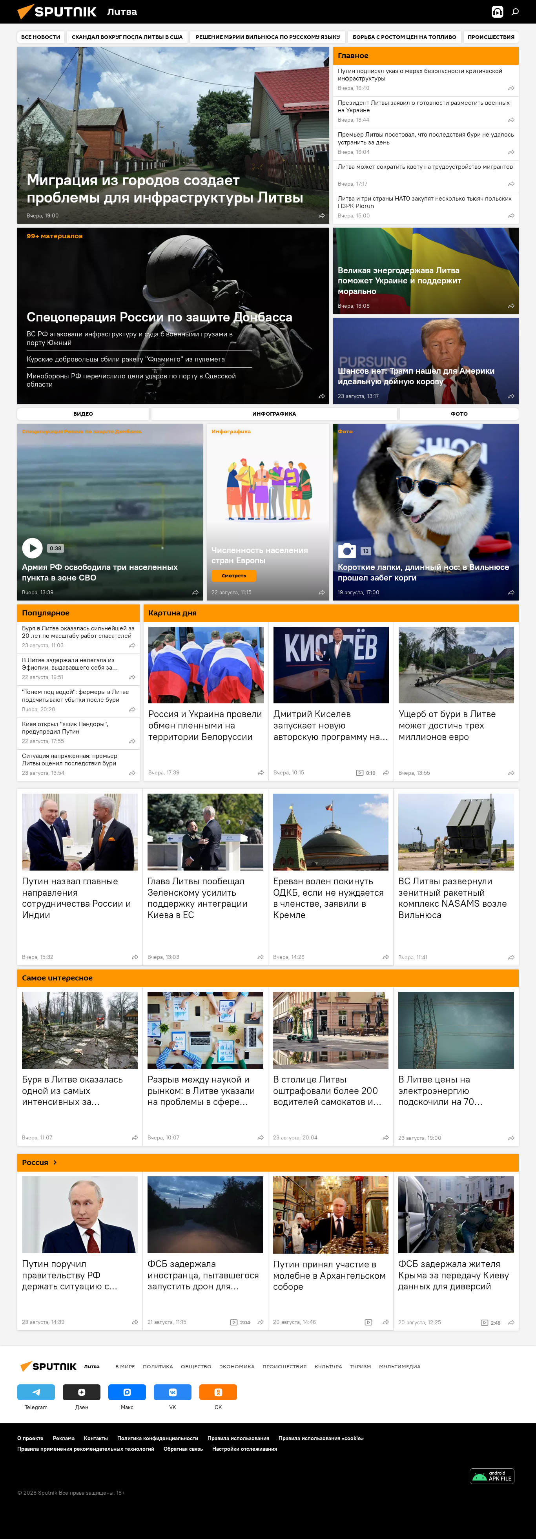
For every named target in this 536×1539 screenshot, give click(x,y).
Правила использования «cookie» (321, 1438)
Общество (196, 1366)
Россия (35, 1162)
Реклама (64, 1438)
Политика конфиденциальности (157, 1438)
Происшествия (285, 1366)
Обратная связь (183, 1448)
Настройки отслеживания (244, 1448)
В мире (125, 1366)
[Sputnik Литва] (60, 21)
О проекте (30, 1438)
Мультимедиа (400, 1366)
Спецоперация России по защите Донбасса (160, 316)
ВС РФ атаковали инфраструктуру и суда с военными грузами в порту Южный (130, 338)
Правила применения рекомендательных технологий (85, 1448)
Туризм (360, 1366)
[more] (322, 215)
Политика (158, 1366)
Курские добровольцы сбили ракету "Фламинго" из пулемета (126, 358)
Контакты (96, 1438)
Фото (345, 432)
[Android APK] (492, 1477)
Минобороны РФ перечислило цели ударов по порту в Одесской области (131, 380)
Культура (328, 1366)
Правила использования (238, 1438)
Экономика (237, 1366)
